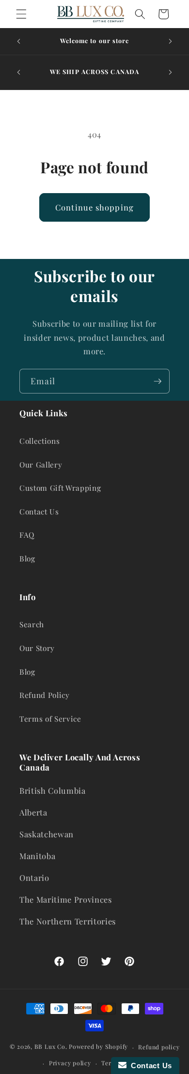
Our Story (37, 648)
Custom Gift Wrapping (60, 488)
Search (31, 624)
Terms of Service (50, 718)
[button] (21, 14)
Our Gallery (40, 464)
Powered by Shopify (98, 1047)
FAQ (26, 534)
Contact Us (39, 511)
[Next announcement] (170, 41)
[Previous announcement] (19, 41)
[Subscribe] (157, 381)
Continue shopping (94, 207)
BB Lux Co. (50, 1047)
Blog (27, 558)
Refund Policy (44, 695)
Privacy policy (70, 1063)
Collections (39, 441)
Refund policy (158, 1047)
